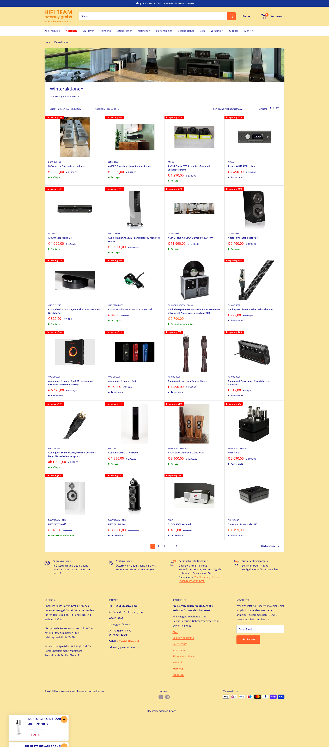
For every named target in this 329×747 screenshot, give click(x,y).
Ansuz (171, 162)
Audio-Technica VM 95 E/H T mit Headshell (130, 309)
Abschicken (248, 639)
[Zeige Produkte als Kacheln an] (271, 108)
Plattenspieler (164, 30)
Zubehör (233, 30)
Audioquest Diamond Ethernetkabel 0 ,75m (250, 309)
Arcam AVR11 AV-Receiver (241, 166)
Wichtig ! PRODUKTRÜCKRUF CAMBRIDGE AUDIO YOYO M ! (164, 3)
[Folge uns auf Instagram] (167, 697)
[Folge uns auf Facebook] (161, 697)
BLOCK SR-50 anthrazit (180, 524)
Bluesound (233, 520)
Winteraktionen (61, 41)
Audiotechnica (115, 305)
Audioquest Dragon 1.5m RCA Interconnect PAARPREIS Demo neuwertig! (70, 382)
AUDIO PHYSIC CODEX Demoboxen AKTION (191, 237)
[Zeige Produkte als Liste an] (277, 108)
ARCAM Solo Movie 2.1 (60, 237)
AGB (175, 631)
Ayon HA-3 (233, 452)
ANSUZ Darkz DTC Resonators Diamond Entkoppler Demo (189, 168)
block (171, 520)
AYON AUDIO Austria (178, 448)
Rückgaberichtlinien (184, 656)
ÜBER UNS (178, 674)
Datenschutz (180, 644)
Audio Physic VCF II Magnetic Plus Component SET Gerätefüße (74, 311)
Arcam (231, 162)
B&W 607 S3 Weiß (57, 524)
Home (47, 41)
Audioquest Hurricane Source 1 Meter (188, 380)
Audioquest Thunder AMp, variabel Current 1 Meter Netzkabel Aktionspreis (72, 454)
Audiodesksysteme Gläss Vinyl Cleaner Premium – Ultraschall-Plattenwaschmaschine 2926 (194, 311)
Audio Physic (114, 233)
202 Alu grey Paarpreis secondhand (66, 166)
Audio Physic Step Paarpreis (243, 237)
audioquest (234, 305)
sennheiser (113, 162)
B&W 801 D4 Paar (117, 524)
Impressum (179, 650)
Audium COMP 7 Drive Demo (123, 452)
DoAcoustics (54, 162)
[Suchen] (231, 16)
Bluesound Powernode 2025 (242, 524)
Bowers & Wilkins (57, 520)
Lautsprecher (124, 30)
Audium (112, 448)
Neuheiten (144, 30)
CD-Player (88, 30)
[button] (64, 719)
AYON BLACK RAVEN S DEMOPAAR (186, 452)
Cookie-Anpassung (183, 637)
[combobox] (153, 16)
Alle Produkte (52, 30)
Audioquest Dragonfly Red (122, 380)
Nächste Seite (268, 546)
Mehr (247, 30)
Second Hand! (186, 30)
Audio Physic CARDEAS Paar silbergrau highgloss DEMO (134, 239)
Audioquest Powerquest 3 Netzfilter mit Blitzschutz (249, 382)
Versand (177, 662)
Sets (202, 30)
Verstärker (217, 30)
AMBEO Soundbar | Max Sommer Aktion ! (130, 166)
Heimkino (105, 30)
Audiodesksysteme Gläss (180, 305)
